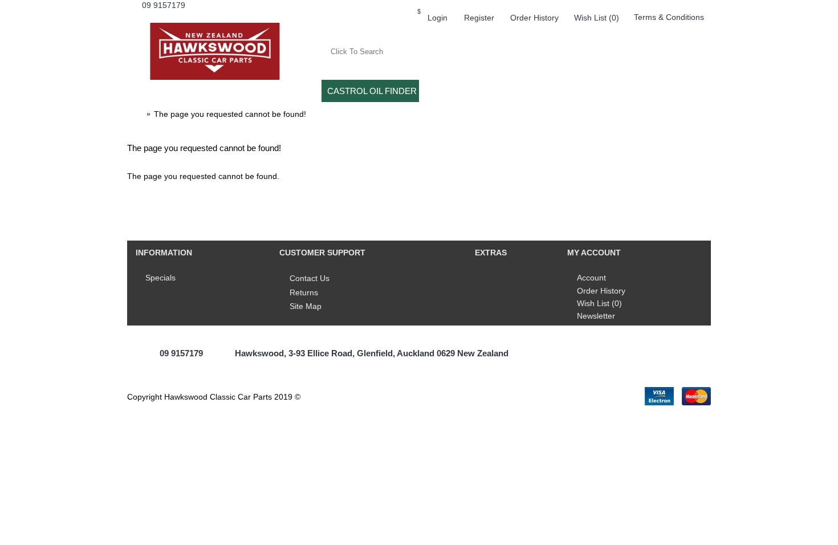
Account (591, 277)
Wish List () (599, 303)
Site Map (306, 306)
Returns (304, 292)
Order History (601, 290)
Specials (160, 277)
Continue (688, 211)
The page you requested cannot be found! (230, 114)
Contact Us (309, 278)
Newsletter (596, 315)
